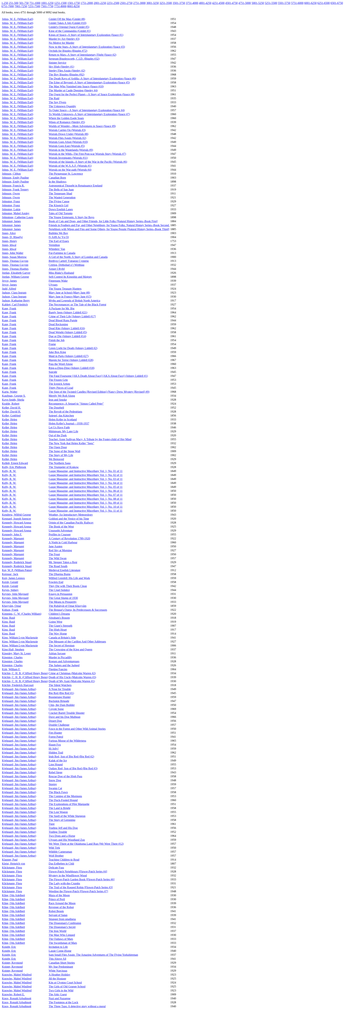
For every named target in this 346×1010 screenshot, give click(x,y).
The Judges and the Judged (64, 665)
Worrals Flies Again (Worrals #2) (67, 137)
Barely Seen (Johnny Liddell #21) (68, 312)
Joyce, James (9, 280)
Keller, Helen (9, 419)
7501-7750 (47, 6)
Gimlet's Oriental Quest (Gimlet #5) (69, 26)
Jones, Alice (9, 233)
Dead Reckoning (58, 324)
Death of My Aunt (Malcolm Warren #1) (72, 681)
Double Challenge (59, 724)
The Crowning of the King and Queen (70, 649)
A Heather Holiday (59, 974)
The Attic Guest (58, 994)
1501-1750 (73, 3)
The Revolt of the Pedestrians (65, 411)
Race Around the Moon (62, 903)
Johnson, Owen (11, 193)
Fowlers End (56, 582)
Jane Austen (55, 546)
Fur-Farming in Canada (62, 252)
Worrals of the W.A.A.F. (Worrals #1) (70, 165)
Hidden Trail (56, 752)
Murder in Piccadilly (60, 657)
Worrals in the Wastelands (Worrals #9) (71, 149)
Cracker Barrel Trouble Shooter (67, 712)
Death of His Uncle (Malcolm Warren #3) (72, 677)
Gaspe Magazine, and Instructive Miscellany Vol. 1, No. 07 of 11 (86, 494)
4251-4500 (218, 3)
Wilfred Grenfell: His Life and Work (69, 578)
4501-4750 (231, 3)
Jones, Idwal (9, 245)
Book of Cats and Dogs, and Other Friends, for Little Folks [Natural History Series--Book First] (103, 221)
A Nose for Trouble (60, 689)
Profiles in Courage (60, 534)
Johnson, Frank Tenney (15, 189)
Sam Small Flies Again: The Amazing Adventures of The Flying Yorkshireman (93, 954)
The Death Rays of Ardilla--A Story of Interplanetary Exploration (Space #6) (92, 78)
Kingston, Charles (12, 657)
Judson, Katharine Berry (16, 300)
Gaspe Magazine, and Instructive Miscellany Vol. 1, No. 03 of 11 (86, 478)
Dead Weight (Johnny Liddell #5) (68, 332)
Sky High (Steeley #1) (61, 66)
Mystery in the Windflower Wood (68, 875)
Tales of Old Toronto (60, 213)
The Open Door (58, 447)
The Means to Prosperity (63, 601)
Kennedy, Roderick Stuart (17, 562)
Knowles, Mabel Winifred (17, 974)
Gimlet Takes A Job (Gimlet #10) (67, 23)
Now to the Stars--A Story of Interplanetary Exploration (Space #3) (87, 46)
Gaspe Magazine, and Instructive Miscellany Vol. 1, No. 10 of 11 (86, 506)
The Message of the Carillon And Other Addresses (77, 641)
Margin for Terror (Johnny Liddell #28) (71, 360)
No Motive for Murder (61, 42)
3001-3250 (152, 3)
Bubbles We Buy (58, 233)
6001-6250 (310, 3)
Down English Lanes (61, 209)
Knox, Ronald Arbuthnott (16, 998)
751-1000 (34, 3)
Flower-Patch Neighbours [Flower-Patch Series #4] (78, 871)
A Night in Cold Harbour (63, 542)
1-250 (4, 3)
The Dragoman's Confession (65, 923)
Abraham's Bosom (59, 617)
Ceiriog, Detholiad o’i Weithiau (66, 264)
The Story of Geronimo (62, 819)
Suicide (53, 371)
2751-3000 (139, 3)
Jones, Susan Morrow (14, 256)
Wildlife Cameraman (60, 851)
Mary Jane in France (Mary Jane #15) (70, 296)
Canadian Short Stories (62, 962)
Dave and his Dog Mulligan (64, 716)
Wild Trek (54, 847)
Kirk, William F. (11, 669)
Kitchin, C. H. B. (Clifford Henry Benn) (25, 673)
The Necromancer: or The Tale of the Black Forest (77, 304)
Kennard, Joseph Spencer (16, 518)
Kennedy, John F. (12, 534)
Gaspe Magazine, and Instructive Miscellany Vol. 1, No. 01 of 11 (86, 471)
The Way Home (58, 633)
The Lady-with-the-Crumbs (64, 883)
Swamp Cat (55, 788)
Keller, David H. (11, 407)
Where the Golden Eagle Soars (66, 118)
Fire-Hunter (55, 732)
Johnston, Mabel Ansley (15, 213)
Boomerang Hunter (60, 697)
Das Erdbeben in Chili (61, 863)
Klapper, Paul (9, 859)
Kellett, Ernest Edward (15, 463)
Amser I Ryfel (57, 268)
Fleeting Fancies (58, 669)
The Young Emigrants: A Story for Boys (71, 217)
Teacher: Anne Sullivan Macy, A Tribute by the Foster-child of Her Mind (90, 439)
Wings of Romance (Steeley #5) (67, 122)
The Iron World (57, 931)
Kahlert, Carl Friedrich (15, 304)
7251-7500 (34, 6)
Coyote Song (56, 708)
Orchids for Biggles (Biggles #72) (68, 50)
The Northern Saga (59, 463)
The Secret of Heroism (61, 645)
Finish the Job (57, 340)
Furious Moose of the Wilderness (67, 740)
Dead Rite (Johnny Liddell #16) (67, 328)
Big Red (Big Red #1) (61, 693)
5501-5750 (284, 3)
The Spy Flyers (57, 102)
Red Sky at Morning (60, 550)
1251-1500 (60, 3)
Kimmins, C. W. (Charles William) (21, 613)
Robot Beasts (56, 911)
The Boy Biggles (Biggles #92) (66, 74)
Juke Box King (57, 352)
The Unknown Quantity (62, 106)
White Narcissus (58, 970)
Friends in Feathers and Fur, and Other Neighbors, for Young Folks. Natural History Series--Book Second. (109, 225)
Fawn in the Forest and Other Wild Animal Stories (77, 728)
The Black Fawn (58, 792)
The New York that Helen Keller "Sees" (71, 443)
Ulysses (53, 284)
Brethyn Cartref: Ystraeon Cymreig (69, 260)
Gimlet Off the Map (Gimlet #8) (67, 19)
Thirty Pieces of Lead (61, 387)
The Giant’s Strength (60, 625)
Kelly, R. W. (9, 471)
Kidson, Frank (10, 609)
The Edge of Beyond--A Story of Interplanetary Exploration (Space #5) (89, 82)
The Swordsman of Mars (63, 942)
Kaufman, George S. (14, 395)
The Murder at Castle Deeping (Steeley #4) (73, 90)
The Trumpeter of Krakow (64, 467)
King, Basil (8, 617)
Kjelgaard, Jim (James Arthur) (19, 689)
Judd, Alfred (9, 288)
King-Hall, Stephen (13, 649)
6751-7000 (7, 6)
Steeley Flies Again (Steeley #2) (67, 70)
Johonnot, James (11, 221)
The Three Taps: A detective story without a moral (77, 1006)
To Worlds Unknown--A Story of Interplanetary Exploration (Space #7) (89, 114)
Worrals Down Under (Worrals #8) (68, 134)
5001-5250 (258, 3)
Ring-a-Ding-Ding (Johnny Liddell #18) (71, 367)
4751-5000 (244, 3)
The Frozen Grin (58, 379)
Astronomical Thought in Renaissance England (75, 185)
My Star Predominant (61, 966)
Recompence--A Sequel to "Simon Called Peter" (76, 403)
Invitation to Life (58, 946)
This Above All (57, 958)
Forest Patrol (56, 736)
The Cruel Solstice (59, 590)
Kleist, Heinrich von (13, 863)
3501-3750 (179, 3)
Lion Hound (56, 764)
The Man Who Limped (62, 934)
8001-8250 (73, 6)
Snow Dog (55, 780)
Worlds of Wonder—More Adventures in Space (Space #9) (82, 126)
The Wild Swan (57, 558)
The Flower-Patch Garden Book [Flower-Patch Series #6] (81, 879)
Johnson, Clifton (11, 173)
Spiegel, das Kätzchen (61, 415)
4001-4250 (205, 3)
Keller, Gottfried (11, 415)
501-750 (24, 3)
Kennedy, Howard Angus (16, 522)
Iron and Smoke (58, 399)
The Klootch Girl (58, 205)
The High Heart (58, 629)
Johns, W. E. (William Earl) (17, 19)
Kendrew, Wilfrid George (16, 514)
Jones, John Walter (12, 252)
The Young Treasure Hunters (65, 288)
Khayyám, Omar (11, 605)
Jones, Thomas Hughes (15, 268)
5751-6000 (297, 3)
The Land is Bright (59, 808)
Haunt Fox (55, 744)
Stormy (53, 784)
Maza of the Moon (59, 895)
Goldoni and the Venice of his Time (69, 518)
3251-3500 (165, 3)
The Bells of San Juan (61, 189)
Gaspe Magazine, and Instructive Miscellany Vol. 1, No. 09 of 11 (86, 502)
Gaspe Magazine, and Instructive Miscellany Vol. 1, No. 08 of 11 (86, 498)
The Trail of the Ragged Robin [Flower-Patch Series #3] (81, 887)
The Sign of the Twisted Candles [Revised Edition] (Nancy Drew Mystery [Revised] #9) (99, 391)
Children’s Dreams (59, 613)
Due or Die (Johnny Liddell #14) (67, 336)
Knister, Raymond (12, 962)
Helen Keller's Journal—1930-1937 (69, 423)
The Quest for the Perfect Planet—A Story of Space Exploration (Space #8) (91, 94)
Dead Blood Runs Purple (63, 320)
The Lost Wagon (58, 812)
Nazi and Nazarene (59, 998)
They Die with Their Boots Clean (68, 586)
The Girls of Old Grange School (67, 986)
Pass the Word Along (61, 364)
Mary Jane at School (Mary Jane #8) (69, 292)
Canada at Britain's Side (62, 637)
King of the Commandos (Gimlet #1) (70, 30)
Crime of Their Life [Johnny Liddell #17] (72, 316)
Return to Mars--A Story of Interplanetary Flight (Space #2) (82, 54)
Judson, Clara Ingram (14, 292)
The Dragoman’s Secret (62, 927)
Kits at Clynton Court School (65, 982)
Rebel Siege (55, 772)
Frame (52, 344)
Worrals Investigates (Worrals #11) (68, 157)
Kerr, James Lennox (13, 578)
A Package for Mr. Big (61, 308)
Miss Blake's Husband (61, 272)
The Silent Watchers (60, 685)
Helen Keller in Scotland (63, 419)
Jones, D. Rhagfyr (12, 237)
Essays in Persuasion (60, 593)
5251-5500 (271, 3)
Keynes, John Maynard (15, 593)
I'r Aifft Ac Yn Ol (59, 237)
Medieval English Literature (64, 570)
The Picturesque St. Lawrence (66, 173)
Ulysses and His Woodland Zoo (67, 839)
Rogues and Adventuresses (64, 661)
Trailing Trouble (58, 831)
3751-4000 (192, 3)
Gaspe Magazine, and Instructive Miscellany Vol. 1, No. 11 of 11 (85, 510)
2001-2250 (100, 3)
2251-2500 (113, 3)
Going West (55, 621)
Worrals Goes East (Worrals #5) (67, 145)
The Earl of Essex (59, 241)
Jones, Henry (9, 241)
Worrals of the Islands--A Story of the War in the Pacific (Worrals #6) (88, 161)
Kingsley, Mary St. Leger (16, 653)
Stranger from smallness (62, 919)
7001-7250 (21, 6)
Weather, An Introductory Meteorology (71, 514)
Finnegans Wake (58, 280)
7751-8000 (60, 6)
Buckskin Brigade (59, 701)
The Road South (58, 566)
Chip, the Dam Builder (62, 704)
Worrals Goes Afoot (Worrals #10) (68, 141)
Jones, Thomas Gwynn (15, 260)
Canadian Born (57, 177)
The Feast (54, 554)
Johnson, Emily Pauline (15, 177)
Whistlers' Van (57, 249)
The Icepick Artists (59, 383)
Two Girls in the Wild (61, 990)
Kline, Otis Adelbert (13, 895)
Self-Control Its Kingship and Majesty (70, 276)
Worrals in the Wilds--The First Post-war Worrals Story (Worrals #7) (87, 153)
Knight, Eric (9, 946)
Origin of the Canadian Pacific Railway (71, 522)
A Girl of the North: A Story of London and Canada (78, 256)
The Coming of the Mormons (65, 796)
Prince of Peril (57, 899)
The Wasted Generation (62, 197)
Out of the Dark (58, 435)
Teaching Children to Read (64, 859)
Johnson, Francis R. (13, 185)
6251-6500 (323, 3)
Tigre (52, 823)
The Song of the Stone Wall (64, 451)
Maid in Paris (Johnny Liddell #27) (68, 356)
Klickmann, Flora (12, 867)
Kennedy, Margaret (13, 538)
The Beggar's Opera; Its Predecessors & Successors (78, 609)
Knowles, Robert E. (13, 994)
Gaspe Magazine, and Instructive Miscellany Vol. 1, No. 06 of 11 (86, 490)
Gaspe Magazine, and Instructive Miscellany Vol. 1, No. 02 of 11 (86, 475)
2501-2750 (126, 3)
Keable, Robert (10, 403)
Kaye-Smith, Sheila (13, 399)
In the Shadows (57, 181)
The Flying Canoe (59, 201)
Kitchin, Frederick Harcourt (18, 685)
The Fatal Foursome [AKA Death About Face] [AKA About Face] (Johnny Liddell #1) (98, 375)
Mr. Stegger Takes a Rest (63, 562)
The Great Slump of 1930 (63, 597)
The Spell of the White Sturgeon (67, 816)
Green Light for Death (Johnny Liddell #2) (73, 348)
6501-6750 (337, 3)
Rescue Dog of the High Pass (65, 776)
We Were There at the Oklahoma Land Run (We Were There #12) (86, 843)
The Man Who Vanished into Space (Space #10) (76, 86)
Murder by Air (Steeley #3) (64, 38)
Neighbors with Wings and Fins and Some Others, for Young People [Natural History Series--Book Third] (109, 229)
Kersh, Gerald (10, 582)
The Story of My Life (61, 455)
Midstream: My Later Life (63, 431)
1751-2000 (87, 3)
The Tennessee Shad (60, 193)
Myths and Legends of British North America (74, 300)
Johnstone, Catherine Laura (17, 217)
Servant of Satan (58, 915)
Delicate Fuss (56, 867)
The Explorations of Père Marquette (69, 804)
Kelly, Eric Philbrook (14, 467)
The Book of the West (61, 526)
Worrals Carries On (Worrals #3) (67, 130)
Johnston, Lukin (11, 209)
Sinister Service (57, 62)
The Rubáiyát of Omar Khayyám (67, 605)
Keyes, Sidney (10, 590)
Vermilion (54, 245)
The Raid (54, 98)
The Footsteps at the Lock (63, 1002)
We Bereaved (56, 459)
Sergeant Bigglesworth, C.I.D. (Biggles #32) (74, 58)
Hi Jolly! (54, 748)
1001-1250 (47, 3)
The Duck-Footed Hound (63, 800)
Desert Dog (55, 720)
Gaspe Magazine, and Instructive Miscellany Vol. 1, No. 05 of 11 (86, 486)
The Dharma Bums (59, 574)
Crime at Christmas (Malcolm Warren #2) (72, 673)
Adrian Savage (57, 653)
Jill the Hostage (57, 978)
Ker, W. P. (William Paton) (17, 570)
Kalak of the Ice (58, 760)
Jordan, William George (15, 276)
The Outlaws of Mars (61, 938)
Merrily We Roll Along (62, 395)
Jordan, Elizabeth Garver (16, 272)
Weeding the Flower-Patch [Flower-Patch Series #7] (78, 891)
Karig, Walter (9, 391)
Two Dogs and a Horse (62, 835)
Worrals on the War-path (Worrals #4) (70, 169)
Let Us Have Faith (59, 427)
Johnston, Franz (11, 201)
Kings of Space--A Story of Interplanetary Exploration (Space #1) (86, 34)
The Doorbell (56, 407)
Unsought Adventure (60, 530)
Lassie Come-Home (60, 950)
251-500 (13, 3)
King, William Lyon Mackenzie (20, 637)
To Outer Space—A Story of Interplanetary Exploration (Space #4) (87, 110)
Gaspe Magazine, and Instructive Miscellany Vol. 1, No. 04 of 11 (86, 482)
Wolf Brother (56, 855)
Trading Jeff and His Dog (63, 827)
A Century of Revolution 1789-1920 (69, 538)
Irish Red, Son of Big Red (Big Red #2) (71, 756)
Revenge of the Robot (61, 907)
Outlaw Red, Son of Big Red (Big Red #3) (73, 768)
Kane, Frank (9, 308)
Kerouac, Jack (10, 574)
